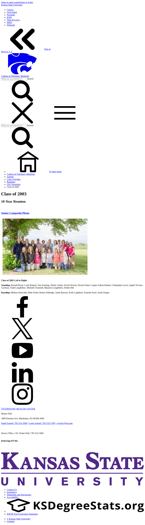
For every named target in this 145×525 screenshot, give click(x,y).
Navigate (11, 15)
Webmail (11, 25)
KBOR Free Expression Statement (22, 514)
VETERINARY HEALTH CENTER (18, 409)
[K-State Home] (22, 73)
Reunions (11, 182)
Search (30, 79)
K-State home (55, 171)
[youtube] (22, 360)
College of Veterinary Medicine (15, 76)
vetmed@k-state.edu (10, 436)
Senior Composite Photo (15, 213)
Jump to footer (26, 2)
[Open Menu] (43, 123)
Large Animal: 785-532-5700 (42, 423)
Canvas (10, 10)
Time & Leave (13, 20)
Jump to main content (10, 2)
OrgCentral (12, 12)
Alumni (10, 177)
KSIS (9, 17)
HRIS (9, 22)
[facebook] (22, 316)
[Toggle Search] (22, 101)
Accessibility (12, 497)
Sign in (47, 49)
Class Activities (14, 179)
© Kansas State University (18, 519)
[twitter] (22, 338)
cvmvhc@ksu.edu (64, 423)
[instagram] (22, 404)
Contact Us (12, 489)
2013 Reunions (13, 184)
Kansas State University (12, 5)
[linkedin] (22, 382)
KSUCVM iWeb (8, 446)
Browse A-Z (6, 51)
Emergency (12, 492)
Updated (10, 521)
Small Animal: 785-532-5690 (14, 423)
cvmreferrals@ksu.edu (29, 441)
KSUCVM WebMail (10, 448)
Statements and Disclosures (19, 495)
